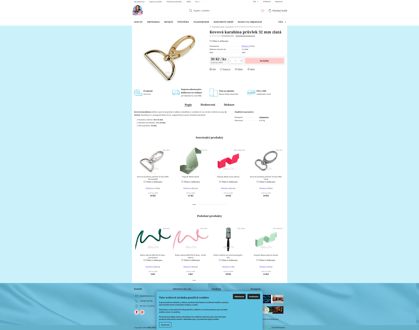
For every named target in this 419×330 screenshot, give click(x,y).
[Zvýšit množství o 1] (241, 60)
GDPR (188, 2)
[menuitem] (138, 22)
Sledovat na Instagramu (269, 319)
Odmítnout (239, 296)
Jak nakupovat (139, 2)
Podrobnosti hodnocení (245, 36)
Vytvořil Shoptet (278, 327)
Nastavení (165, 325)
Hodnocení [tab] (208, 104)
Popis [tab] (188, 104)
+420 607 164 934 (146, 301)
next (283, 175)
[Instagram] (142, 312)
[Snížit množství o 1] (230, 60)
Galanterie (264, 117)
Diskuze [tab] (229, 104)
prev (136, 175)
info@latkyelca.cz (147, 296)
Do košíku (264, 61)
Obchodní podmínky (174, 2)
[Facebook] (136, 312)
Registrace (279, 1)
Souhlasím (253, 296)
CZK (254, 1)
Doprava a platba (155, 2)
